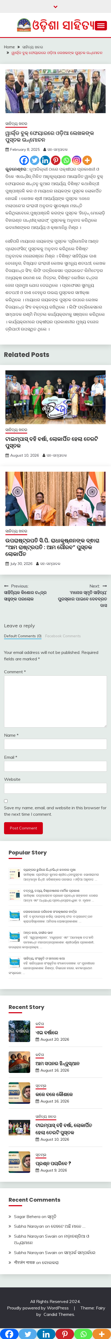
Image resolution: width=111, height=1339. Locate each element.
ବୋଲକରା (50, 1262)
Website (12, 779)
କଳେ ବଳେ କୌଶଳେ (54, 1094)
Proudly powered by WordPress (38, 1308)
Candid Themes (59, 1314)
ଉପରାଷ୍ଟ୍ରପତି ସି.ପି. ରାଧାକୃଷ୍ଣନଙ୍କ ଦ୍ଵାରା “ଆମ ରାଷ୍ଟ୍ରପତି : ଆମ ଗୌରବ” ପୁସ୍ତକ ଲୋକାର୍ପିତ (52, 547)
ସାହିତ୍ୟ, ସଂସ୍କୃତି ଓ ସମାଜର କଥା (44, 958)
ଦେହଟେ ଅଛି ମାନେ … (68, 1226)
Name (11, 735)
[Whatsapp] (66, 160)
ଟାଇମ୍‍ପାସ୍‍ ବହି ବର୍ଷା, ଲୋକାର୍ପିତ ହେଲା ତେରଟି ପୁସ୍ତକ (51, 442)
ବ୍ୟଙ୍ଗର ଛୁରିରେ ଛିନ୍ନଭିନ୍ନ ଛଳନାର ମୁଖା (49, 869)
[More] (87, 160)
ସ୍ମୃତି (51, 1216)
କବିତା (40, 1023)
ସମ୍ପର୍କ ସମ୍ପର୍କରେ (79, 1252)
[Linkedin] (45, 160)
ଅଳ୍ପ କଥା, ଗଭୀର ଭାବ (38, 932)
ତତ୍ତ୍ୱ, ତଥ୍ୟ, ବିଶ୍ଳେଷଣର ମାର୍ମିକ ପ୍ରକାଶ (51, 890)
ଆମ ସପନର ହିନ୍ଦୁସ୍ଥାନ (57, 1063)
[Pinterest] (55, 160)
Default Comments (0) (22, 635)
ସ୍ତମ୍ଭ (41, 1085)
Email (10, 757)
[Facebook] (24, 160)
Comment (15, 671)
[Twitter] (34, 160)
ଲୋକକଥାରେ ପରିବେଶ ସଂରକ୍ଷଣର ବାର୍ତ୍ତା (50, 911)
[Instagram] (76, 160)
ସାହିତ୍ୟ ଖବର (16, 123)
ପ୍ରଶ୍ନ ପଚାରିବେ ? (53, 1163)
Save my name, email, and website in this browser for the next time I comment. (55, 811)
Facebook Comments (63, 635)
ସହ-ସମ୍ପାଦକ (57, 149)
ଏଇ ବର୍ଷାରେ (47, 1032)
